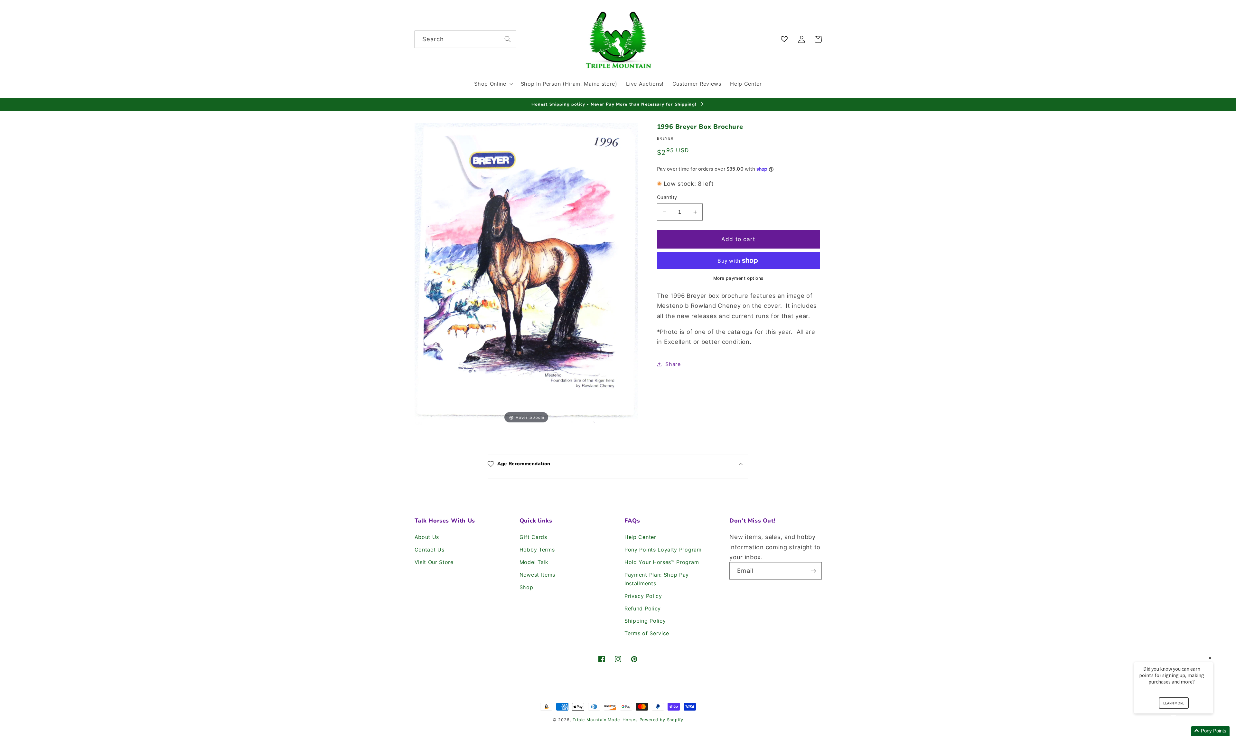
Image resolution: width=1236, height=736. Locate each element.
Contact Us (430, 549)
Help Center (640, 537)
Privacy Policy (643, 596)
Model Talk (534, 562)
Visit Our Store (434, 562)
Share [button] (672, 364)
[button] (493, 83)
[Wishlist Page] (785, 39)
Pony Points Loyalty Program (663, 549)
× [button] (1210, 658)
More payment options (738, 278)
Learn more (1173, 703)
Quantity (667, 197)
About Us (427, 537)
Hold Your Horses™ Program (661, 562)
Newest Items (537, 574)
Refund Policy (642, 608)
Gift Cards (533, 537)
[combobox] (465, 39)
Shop (526, 587)
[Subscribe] (813, 571)
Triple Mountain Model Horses (605, 719)
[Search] (508, 39)
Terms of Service (646, 633)
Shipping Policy (645, 621)
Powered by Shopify (662, 719)
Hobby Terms (537, 549)
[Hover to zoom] (527, 273)
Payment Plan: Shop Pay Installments (656, 579)
